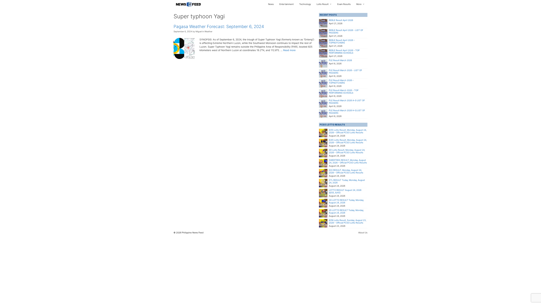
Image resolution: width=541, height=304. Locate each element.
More (359, 4)
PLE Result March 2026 (340, 60)
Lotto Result (323, 4)
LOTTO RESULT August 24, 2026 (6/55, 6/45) (345, 191)
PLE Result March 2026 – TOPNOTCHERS (341, 81)
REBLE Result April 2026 (341, 20)
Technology (305, 4)
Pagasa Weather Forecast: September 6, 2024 (219, 26)
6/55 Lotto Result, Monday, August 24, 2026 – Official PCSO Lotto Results (348, 131)
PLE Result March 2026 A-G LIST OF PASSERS (347, 101)
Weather (208, 31)
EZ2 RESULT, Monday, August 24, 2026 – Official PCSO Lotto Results (346, 171)
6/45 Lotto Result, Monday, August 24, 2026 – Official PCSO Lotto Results (348, 141)
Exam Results (344, 4)
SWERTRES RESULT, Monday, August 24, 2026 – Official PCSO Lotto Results (348, 161)
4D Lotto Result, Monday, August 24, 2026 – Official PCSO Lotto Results (347, 151)
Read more (289, 50)
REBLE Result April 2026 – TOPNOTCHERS (342, 41)
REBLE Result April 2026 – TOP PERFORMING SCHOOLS (344, 51)
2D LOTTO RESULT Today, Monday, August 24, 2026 (346, 211)
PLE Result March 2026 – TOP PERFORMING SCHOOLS (344, 91)
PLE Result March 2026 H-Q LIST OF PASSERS (347, 111)
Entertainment (286, 4)
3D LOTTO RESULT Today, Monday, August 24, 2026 (346, 201)
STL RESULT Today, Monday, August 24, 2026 (347, 181)
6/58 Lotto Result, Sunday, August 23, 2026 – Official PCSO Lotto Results (347, 221)
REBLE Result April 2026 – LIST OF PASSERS (346, 31)
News (271, 4)
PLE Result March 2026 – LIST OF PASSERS (345, 71)
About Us (362, 232)
